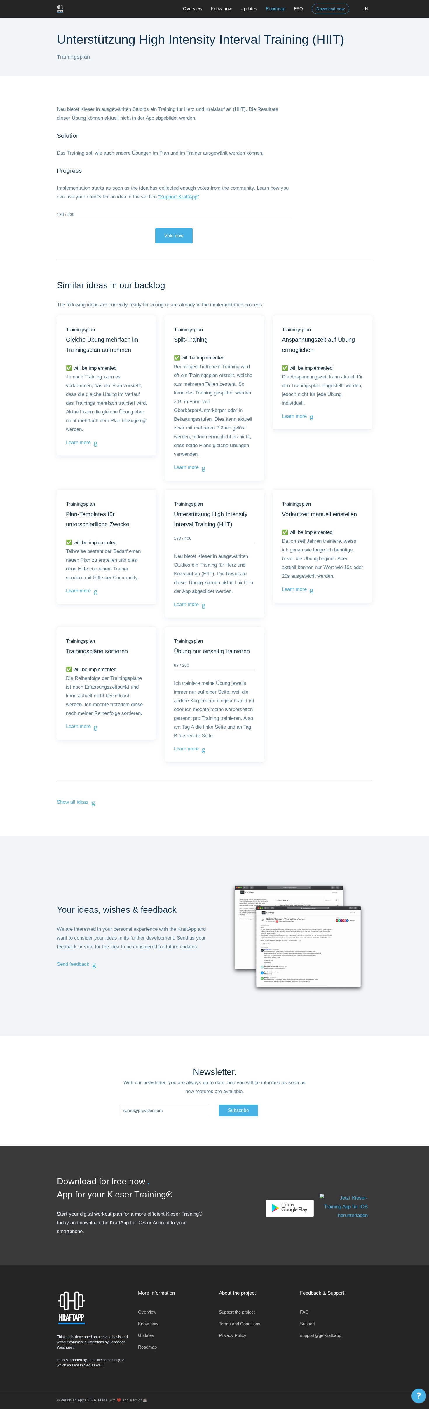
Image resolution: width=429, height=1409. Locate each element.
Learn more (78, 442)
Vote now (174, 235)
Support (307, 1323)
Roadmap (275, 8)
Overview (192, 8)
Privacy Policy (232, 1335)
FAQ (298, 8)
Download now (330, 8)
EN (365, 8)
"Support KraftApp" (178, 197)
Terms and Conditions (239, 1323)
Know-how (221, 8)
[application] (419, 1397)
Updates (248, 8)
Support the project (237, 1312)
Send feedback (73, 964)
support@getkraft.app (320, 1335)
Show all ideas (72, 802)
